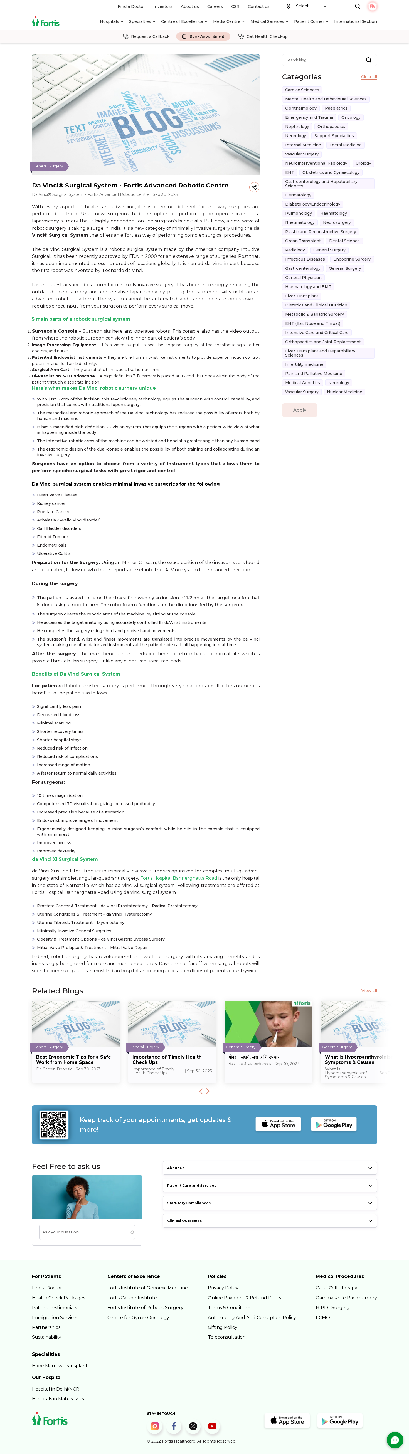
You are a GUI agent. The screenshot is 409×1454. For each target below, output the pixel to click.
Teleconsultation (227, 1337)
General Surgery (329, 250)
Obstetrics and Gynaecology (330, 172)
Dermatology (298, 194)
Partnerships (46, 1327)
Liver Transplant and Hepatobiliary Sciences (320, 353)
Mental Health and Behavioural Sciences (326, 99)
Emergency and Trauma (309, 117)
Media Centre (226, 21)
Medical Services (267, 21)
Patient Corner (309, 21)
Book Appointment (207, 36)
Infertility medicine (304, 364)
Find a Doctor (131, 6)
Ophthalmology (301, 108)
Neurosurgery (337, 222)
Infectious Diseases (305, 259)
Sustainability (46, 1337)
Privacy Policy (223, 1287)
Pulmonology (298, 213)
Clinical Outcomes (184, 1221)
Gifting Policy (222, 1327)
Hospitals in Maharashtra (59, 1398)
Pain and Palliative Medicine (313, 373)
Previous (201, 1091)
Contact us (259, 6)
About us (190, 6)
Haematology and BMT (308, 286)
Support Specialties (334, 135)
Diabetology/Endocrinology (312, 204)
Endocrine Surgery (352, 259)
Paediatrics (336, 108)
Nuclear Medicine (344, 391)
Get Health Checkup (267, 36)
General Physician (303, 277)
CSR (235, 6)
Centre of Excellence (182, 21)
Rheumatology (300, 222)
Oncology (351, 117)
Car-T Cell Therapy (336, 1287)
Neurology (295, 135)
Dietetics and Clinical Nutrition (316, 305)
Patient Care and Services (191, 1185)
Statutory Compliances (189, 1203)
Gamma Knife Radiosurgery (346, 1297)
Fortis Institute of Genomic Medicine (147, 1287)
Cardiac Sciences (302, 89)
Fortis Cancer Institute (132, 1297)
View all (369, 990)
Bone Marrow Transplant (60, 1365)
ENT (289, 172)
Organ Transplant (303, 240)
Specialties (140, 21)
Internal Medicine (303, 144)
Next (208, 1091)
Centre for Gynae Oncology (138, 1317)
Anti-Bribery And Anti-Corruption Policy (252, 1317)
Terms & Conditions (229, 1307)
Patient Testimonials (54, 1307)
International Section (355, 21)
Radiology (295, 250)
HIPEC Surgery (333, 1307)
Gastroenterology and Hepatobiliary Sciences (321, 183)
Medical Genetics (302, 382)
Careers (215, 6)
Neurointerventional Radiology (316, 163)
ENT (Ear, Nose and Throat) (312, 323)
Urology (363, 163)
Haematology (333, 213)
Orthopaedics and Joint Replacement (323, 341)
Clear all (369, 77)
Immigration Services (55, 1317)
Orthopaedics (331, 126)
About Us (175, 1168)
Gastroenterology (303, 268)
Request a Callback (150, 36)
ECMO (323, 1317)
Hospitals (109, 21)
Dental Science (344, 240)
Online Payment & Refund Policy (245, 1297)
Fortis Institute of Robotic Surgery (145, 1307)
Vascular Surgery (302, 154)
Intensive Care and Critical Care (317, 332)
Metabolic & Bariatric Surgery (314, 314)
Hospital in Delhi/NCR (55, 1389)
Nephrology (297, 126)
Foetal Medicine (345, 144)
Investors (163, 6)
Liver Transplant (301, 295)
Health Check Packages (58, 1297)
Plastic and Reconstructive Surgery (320, 231)
